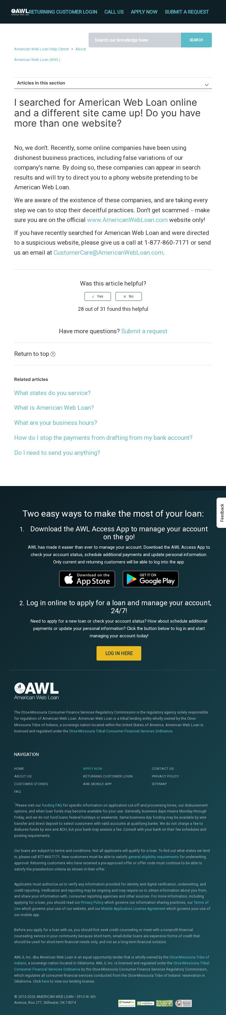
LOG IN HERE (119, 653)
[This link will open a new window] (87, 579)
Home (19, 769)
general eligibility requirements (153, 857)
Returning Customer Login (108, 776)
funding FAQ (52, 805)
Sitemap (159, 784)
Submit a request (187, 12)
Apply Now (92, 769)
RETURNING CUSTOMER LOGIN (63, 12)
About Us (22, 776)
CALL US (114, 12)
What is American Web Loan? (54, 407)
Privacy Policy (165, 776)
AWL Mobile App (97, 784)
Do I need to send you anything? (57, 452)
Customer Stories (31, 784)
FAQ (17, 792)
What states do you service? (52, 393)
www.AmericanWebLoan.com (127, 219)
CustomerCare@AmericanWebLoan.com (108, 252)
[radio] (97, 296)
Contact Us (163, 769)
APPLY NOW (144, 12)
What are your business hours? (55, 422)
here (45, 981)
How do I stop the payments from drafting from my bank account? (103, 437)
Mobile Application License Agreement (133, 909)
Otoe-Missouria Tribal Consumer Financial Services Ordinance (120, 731)
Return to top (31, 353)
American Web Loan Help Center (41, 49)
